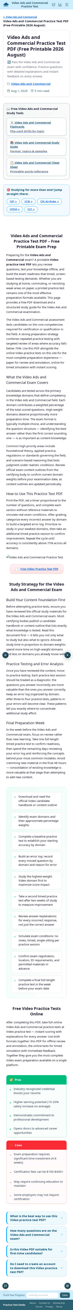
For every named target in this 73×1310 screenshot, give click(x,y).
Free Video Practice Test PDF (36, 569)
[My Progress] (60, 5)
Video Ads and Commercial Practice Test (30, 4)
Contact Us (44, 1302)
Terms (59, 1306)
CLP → (31, 209)
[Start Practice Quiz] (67, 655)
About (33, 1302)
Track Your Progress (14, 1295)
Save (65, 1295)
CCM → (29, 201)
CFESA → (15, 209)
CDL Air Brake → (49, 201)
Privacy (49, 1306)
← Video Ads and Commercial (20, 17)
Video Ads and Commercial (31, 84)
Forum (39, 1306)
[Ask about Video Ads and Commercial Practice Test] (5, 1286)
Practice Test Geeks (14, 1304)
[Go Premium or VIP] (53, 5)
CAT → (13, 201)
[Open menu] (67, 5)
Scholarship (59, 1302)
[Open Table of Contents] (5, 655)
